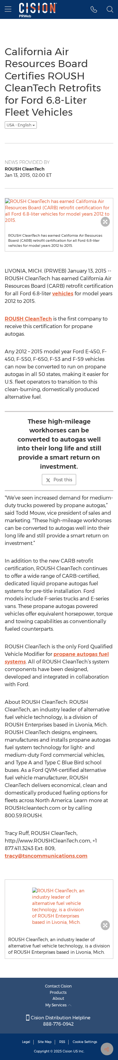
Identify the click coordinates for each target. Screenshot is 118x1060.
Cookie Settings (85, 1042)
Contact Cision (58, 986)
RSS (62, 1042)
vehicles (62, 294)
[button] (94, 9)
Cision (67, 1051)
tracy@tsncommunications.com (46, 856)
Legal (26, 1042)
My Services (56, 1005)
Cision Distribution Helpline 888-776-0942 (60, 1021)
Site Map (45, 1042)
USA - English (19, 125)
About (58, 998)
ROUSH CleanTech (28, 319)
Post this (62, 480)
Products (58, 992)
